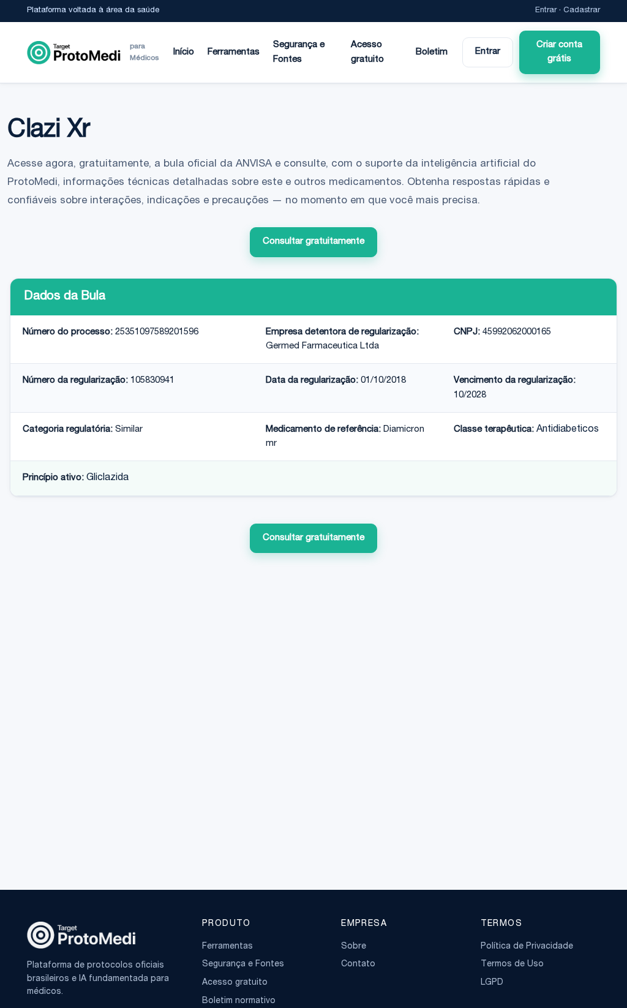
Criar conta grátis (559, 52)
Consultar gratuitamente (313, 241)
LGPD (492, 983)
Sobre (353, 946)
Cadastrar (581, 11)
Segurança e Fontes (299, 52)
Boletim (432, 52)
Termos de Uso (512, 964)
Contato (358, 964)
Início (183, 52)
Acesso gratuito (367, 52)
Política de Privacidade (527, 946)
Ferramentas (234, 52)
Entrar (546, 11)
